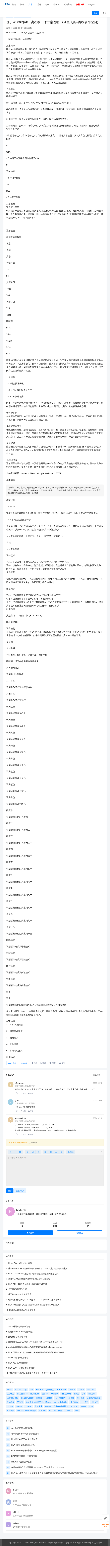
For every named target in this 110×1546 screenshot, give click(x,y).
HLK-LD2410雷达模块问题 (20, 1263)
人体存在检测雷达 (61, 1406)
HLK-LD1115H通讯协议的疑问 (21, 1367)
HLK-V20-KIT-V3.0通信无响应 (24, 1439)
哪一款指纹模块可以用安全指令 (25, 1433)
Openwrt (54, 1393)
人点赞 (13, 1063)
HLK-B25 (84, 1402)
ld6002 (9, 1389)
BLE (77, 1410)
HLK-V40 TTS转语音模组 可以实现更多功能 (27, 1283)
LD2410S (91, 1389)
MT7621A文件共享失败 (21, 1461)
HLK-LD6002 (66, 1393)
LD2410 (81, 1389)
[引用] (61, 1152)
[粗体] (10, 1152)
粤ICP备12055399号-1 (83, 1542)
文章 (31, 4)
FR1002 (10, 1406)
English (91, 4)
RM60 (76, 1393)
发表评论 (23, 1063)
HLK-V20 (94, 1402)
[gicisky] (8, 1524)
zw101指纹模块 (60, 1402)
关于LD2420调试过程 (17, 1289)
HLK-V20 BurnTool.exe (18, 1362)
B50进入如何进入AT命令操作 (22, 1309)
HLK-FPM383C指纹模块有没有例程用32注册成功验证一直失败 (36, 1352)
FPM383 (74, 1406)
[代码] (56, 1152)
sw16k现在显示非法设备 (22, 1427)
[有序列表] (50, 1152)
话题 (39, 4)
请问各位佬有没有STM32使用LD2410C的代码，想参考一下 (34, 1299)
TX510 (17, 1389)
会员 (105, 13)
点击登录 (33, 1142)
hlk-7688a (74, 1402)
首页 (14, 4)
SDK (91, 1406)
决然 (15, 1500)
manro (16, 1489)
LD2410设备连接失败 (17, 1336)
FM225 (19, 1406)
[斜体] (15, 1152)
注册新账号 (20, 1190)
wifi (50, 1410)
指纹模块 (50, 1389)
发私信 (80, 1232)
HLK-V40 (42, 1410)
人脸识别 (10, 1410)
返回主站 (68, 4)
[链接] (27, 1152)
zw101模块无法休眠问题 (19, 1326)
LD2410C (68, 1410)
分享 (35, 1062)
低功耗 (48, 1406)
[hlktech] (8, 1513)
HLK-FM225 (61, 1389)
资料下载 (80, 4)
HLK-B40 (39, 1389)
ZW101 (72, 1389)
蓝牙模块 (80, 1397)
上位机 (71, 1397)
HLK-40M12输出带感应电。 (23, 1444)
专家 (47, 4)
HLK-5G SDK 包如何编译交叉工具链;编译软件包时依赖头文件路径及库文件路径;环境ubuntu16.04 (54, 1472)
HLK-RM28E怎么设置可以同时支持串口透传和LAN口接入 (33, 1304)
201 (55, 1226)
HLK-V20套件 (60, 1397)
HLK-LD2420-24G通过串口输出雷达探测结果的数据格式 (33, 1273)
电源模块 (38, 1406)
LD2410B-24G (12, 1397)
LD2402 (49, 1397)
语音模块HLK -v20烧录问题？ (21, 1331)
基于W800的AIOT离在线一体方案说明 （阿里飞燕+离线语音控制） (38, 1268)
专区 (55, 4)
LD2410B (10, 1393)
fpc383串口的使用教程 (18, 1357)
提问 (95, 13)
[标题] (20, 1152)
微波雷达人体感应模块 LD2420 (38, 1402)
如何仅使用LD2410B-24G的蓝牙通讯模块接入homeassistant (35, 1347)
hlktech (21, 1210)
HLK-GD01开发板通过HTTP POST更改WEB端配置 (34, 1450)
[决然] (8, 1502)
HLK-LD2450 (22, 1393)
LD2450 (45, 1393)
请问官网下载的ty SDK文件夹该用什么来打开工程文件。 (34, 1372)
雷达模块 (10, 1402)
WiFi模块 (58, 1410)
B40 (83, 1393)
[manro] (8, 1491)
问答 (22, 4)
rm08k (83, 1406)
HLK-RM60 (34, 1393)
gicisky (16, 1523)
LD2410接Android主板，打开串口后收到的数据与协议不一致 (35, 1341)
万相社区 (98, 1542)
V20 (31, 1389)
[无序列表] (45, 1152)
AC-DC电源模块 (93, 1397)
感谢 (53, 1062)
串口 (25, 1389)
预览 (71, 1152)
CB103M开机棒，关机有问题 (24, 1456)
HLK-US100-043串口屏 (26, 1410)
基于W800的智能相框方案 (20, 1294)
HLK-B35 (91, 1393)
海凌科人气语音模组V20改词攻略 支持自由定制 (29, 1278)
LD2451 (39, 1397)
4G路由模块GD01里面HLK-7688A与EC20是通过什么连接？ (38, 1467)
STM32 (20, 1402)
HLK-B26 (28, 1406)
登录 (10, 1190)
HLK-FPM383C (27, 1397)
